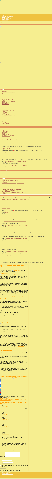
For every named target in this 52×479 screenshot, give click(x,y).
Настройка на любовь (5, 106)
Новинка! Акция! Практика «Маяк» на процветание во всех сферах (18, 139)
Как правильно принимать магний (7, 191)
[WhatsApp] (14, 383)
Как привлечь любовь (5, 131)
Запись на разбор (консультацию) (7, 99)
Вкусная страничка (5, 93)
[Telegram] (14, 382)
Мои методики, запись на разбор (7, 16)
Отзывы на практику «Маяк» (6, 187)
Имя (1, 460)
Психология (3, 119)
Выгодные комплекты (5, 95)
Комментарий (2, 456)
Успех (2, 124)
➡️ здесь (7, 397)
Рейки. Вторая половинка (6, 136)
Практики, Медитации (5, 114)
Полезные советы (4, 112)
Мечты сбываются (6, 118)
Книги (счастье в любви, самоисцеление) (8, 101)
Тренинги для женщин (5, 123)
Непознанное (4, 107)
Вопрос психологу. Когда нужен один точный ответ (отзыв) (11, 186)
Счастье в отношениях (5, 134)
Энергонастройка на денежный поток (8, 135)
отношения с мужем (21, 346)
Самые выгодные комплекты (6, 184)
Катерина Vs (4, 139)
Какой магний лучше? (5, 193)
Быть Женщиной (4, 130)
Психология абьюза (5, 120)
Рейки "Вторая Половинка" (6, 121)
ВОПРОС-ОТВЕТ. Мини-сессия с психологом (12, 229)
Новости (3, 108)
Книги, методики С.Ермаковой (6, 102)
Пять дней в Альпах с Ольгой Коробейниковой (9, 185)
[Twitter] (14, 386)
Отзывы (3, 109)
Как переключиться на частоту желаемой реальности (10, 190)
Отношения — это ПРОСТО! (6, 17)
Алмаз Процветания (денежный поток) (9, 117)
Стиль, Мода (4, 122)
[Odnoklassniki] (14, 388)
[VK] (14, 380)
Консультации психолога (6, 103)
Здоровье (3, 100)
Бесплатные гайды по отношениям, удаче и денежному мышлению (13, 183)
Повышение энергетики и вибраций (8, 110)
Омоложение (4, 133)
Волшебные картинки (5, 19)
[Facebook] (14, 381)
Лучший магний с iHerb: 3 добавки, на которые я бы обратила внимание (14, 192)
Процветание (4, 116)
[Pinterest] (14, 392)
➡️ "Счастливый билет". (16, 270)
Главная (3, 15)
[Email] (14, 391)
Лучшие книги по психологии (6, 105)
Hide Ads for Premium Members (7, 472)
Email (1, 462)
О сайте (3, 475)
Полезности (3, 111)
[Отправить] (14, 394)
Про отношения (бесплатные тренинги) (8, 115)
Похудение (3, 113)
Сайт (1, 463)
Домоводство (4, 98)
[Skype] (14, 389)
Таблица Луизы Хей (5, 20)
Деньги (3, 97)
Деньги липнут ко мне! (5, 188)
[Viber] (14, 384)
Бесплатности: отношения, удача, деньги (8, 92)
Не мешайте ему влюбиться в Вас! (7, 137)
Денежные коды (4, 96)
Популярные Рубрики (5, 182)
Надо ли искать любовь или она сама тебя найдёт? (10, 180)
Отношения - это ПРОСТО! (6, 128)
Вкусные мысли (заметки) (6, 94)
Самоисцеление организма (6, 18)
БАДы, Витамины (4, 91)
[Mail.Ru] (14, 387)
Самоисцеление (4, 132)
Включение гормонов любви (6, 129)
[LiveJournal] (14, 393)
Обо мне (8, 148)
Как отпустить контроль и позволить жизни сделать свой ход (12, 189)
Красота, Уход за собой (5, 104)
